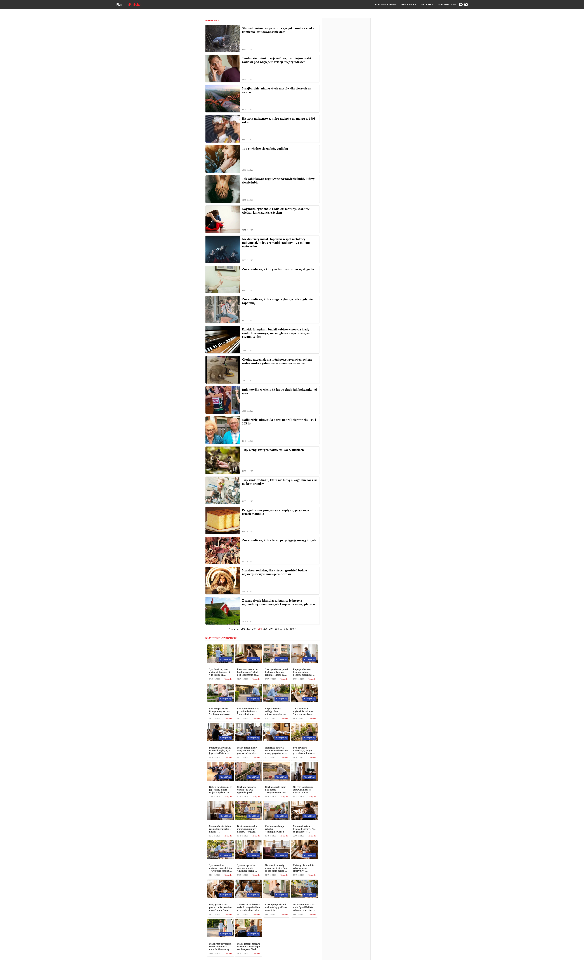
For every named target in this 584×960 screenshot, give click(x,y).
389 (286, 628)
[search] (466, 4)
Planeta (128, 4)
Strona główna (386, 4)
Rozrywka (408, 4)
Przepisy (427, 4)
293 (249, 628)
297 (271, 628)
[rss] (461, 4)
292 (243, 628)
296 (265, 628)
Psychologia (447, 4)
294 (254, 628)
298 (277, 628)
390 (292, 628)
